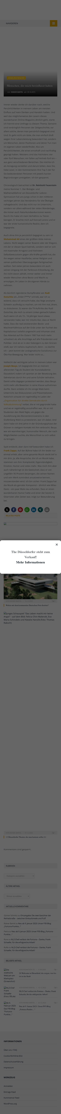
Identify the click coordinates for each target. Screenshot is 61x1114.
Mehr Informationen (30, 562)
